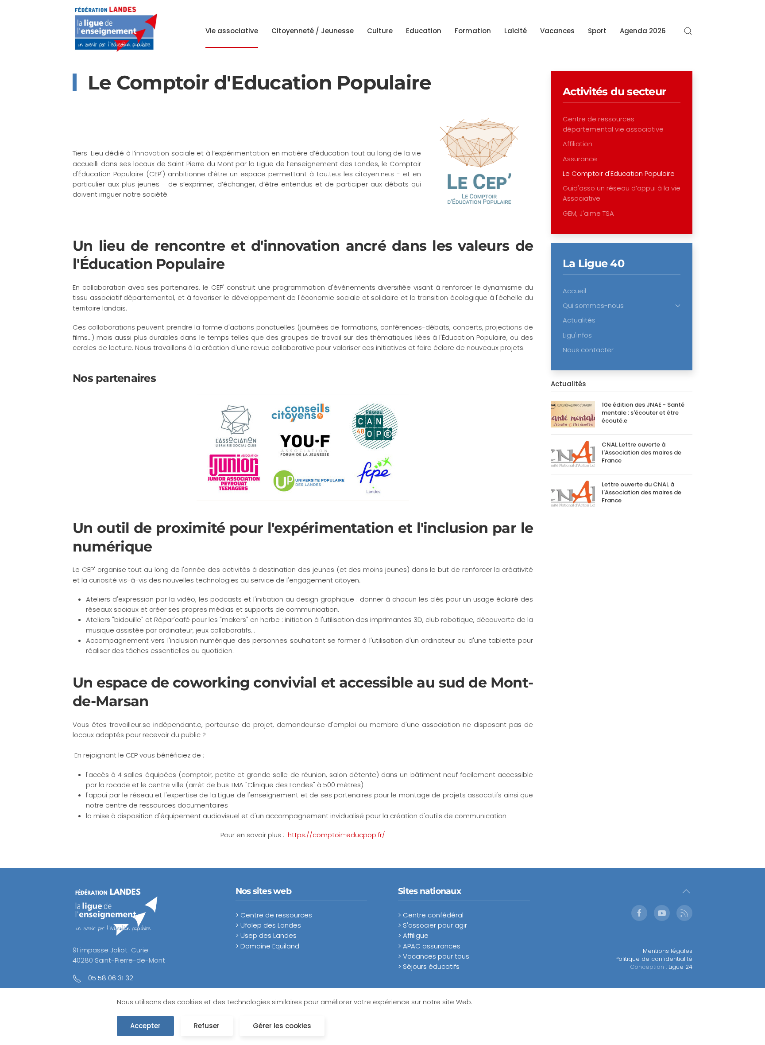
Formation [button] (473, 30)
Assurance (580, 158)
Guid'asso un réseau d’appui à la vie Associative (621, 193)
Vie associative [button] (231, 30)
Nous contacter (588, 349)
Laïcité (515, 30)
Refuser (207, 1025)
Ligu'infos (577, 335)
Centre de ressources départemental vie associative (613, 124)
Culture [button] (380, 30)
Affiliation (577, 143)
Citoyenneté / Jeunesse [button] (312, 30)
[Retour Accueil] (116, 31)
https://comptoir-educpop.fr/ (336, 834)
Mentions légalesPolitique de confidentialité (653, 955)
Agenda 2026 (643, 30)
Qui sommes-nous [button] (593, 305)
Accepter (145, 1025)
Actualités (579, 320)
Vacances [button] (557, 30)
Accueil (574, 290)
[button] (688, 31)
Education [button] (423, 30)
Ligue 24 (680, 967)
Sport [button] (597, 30)
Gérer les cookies (282, 1025)
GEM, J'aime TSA (588, 213)
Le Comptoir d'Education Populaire (619, 173)
